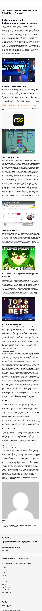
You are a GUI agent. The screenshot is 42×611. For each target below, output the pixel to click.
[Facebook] (21, 479)
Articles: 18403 (5, 523)
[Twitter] (21, 480)
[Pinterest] (21, 481)
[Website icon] (2, 522)
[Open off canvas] (39, 3)
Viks (20, 188)
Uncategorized (15, 15)
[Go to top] (0, 0)
